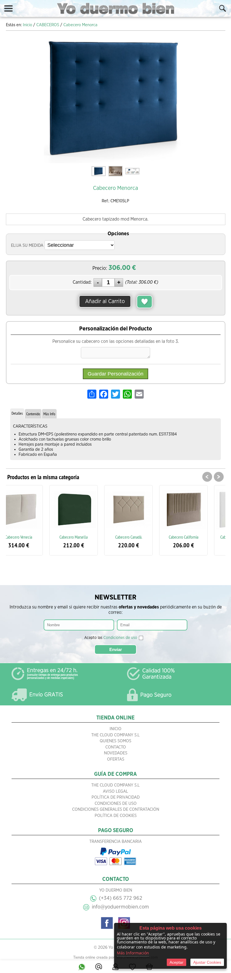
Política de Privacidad (116, 797)
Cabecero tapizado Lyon (198, 537)
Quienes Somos (115, 741)
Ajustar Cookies (207, 962)
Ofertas (115, 759)
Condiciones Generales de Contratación (115, 809)
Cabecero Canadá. (88, 537)
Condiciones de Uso (116, 803)
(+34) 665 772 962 (120, 898)
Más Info (49, 413)
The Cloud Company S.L (115, 735)
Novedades (115, 753)
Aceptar (176, 962)
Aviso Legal (115, 791)
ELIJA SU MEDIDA (27, 245)
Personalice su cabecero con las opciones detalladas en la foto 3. (115, 341)
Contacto (115, 747)
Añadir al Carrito (105, 301)
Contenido (33, 413)
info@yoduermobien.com (120, 907)
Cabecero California (143, 537)
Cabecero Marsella (33, 537)
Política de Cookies (116, 816)
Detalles (17, 413)
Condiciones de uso (120, 638)
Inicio (115, 729)
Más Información (133, 953)
